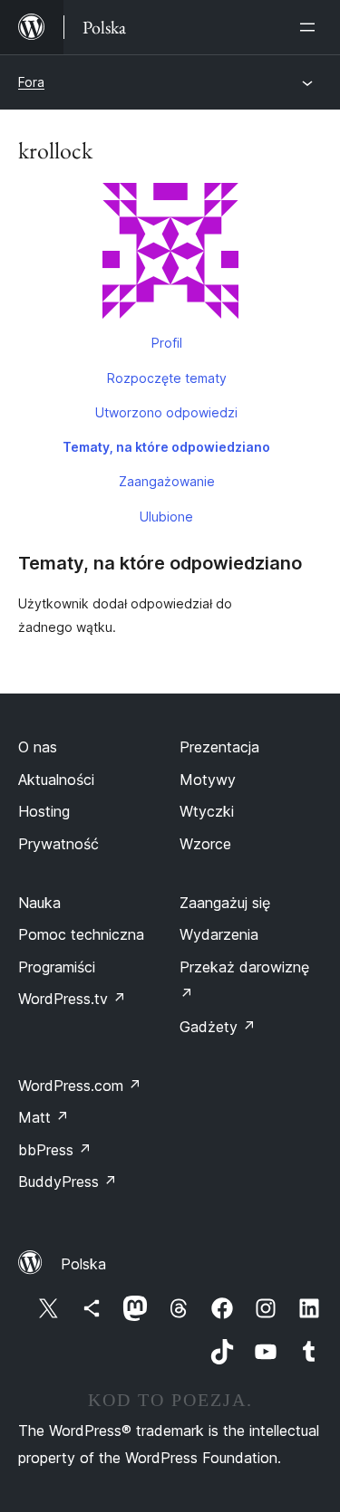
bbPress (55, 1150)
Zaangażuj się (225, 903)
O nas (37, 747)
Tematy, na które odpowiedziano (166, 447)
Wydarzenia (219, 934)
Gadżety (218, 1027)
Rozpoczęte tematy (167, 378)
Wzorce (205, 844)
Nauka (39, 903)
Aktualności (56, 779)
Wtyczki (207, 811)
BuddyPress (67, 1181)
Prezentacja (219, 747)
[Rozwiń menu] (311, 27)
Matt (43, 1117)
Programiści (56, 967)
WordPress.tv (72, 999)
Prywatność (58, 844)
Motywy (208, 779)
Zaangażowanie (167, 481)
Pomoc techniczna (81, 934)
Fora (31, 82)
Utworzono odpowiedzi (166, 412)
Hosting (44, 811)
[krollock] (170, 254)
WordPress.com (79, 1086)
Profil (166, 342)
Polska (83, 1264)
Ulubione (166, 516)
